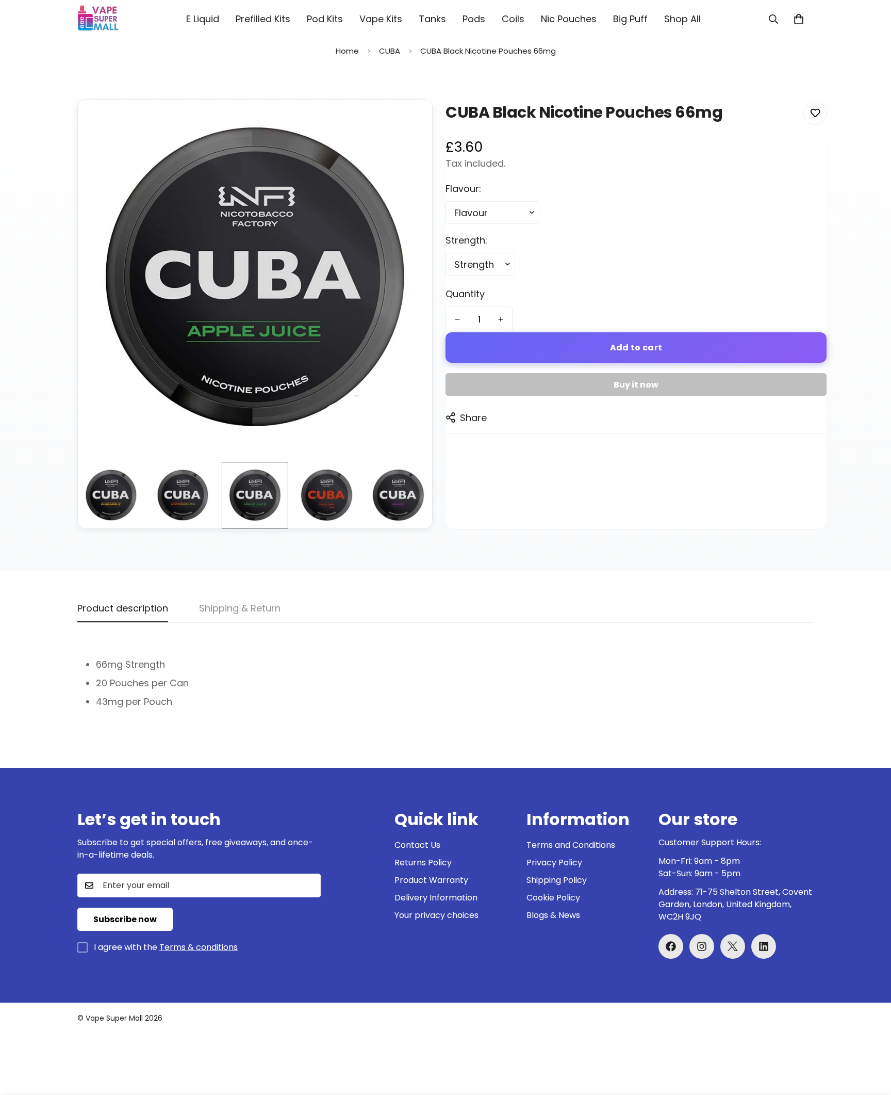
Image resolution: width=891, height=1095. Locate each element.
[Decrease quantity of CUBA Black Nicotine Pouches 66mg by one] (457, 319)
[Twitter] (732, 946)
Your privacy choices (436, 915)
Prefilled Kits (263, 18)
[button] (799, 19)
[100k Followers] (701, 946)
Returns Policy (423, 862)
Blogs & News (553, 915)
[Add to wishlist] (815, 113)
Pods (474, 18)
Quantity (465, 294)
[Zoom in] (410, 121)
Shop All (682, 18)
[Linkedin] (763, 946)
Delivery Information (435, 898)
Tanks (432, 18)
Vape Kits (380, 18)
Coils (513, 18)
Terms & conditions (198, 947)
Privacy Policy (554, 862)
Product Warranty (431, 880)
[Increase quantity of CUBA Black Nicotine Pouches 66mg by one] (500, 319)
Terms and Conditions (570, 845)
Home (347, 50)
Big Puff (630, 18)
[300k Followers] (670, 946)
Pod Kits (325, 18)
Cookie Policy (553, 898)
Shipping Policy (556, 880)
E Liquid (202, 18)
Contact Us (417, 845)
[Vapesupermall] (98, 19)
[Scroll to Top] (871, 1039)
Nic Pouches (569, 18)
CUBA (389, 50)
